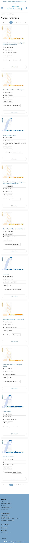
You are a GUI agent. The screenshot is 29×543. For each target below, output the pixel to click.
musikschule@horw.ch (6, 507)
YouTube (4, 530)
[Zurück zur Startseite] (14, 8)
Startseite (3, 14)
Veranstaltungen (10, 14)
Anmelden (3, 538)
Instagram (4, 528)
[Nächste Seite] (25, 22)
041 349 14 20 (4, 509)
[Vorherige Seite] (4, 22)
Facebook (4, 527)
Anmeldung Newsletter (6, 533)
